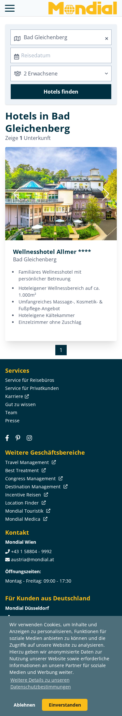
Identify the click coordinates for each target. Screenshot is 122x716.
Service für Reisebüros (29, 380)
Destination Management (33, 486)
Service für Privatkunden (32, 388)
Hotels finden (61, 91)
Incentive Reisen (23, 495)
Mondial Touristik (25, 511)
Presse (12, 420)
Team (11, 412)
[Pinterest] (18, 438)
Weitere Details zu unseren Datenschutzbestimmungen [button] (40, 683)
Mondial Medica (23, 519)
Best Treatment (22, 470)
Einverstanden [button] (65, 705)
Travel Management (27, 462)
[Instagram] (29, 438)
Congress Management (31, 478)
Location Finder (22, 503)
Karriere (14, 396)
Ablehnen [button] (24, 705)
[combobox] (61, 37)
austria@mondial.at (32, 559)
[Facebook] (7, 438)
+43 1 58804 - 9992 (31, 551)
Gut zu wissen (20, 404)
